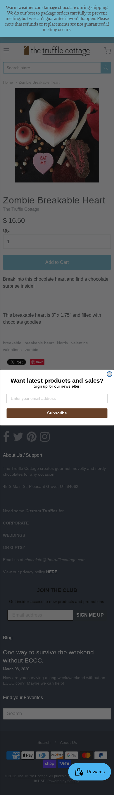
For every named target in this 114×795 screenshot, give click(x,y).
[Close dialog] (109, 374)
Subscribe (57, 413)
